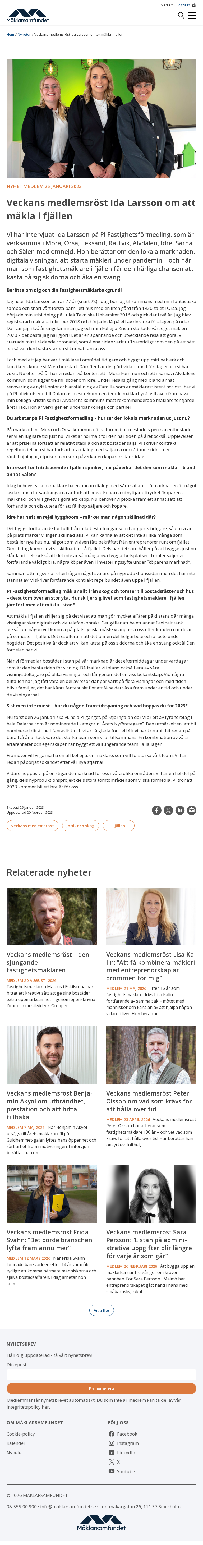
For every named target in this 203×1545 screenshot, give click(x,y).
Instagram (128, 1443)
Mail (191, 810)
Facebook (127, 1434)
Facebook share (157, 810)
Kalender (16, 1443)
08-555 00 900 (22, 1506)
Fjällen (119, 825)
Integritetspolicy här (28, 1407)
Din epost (16, 1365)
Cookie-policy (21, 1434)
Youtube (126, 1471)
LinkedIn (180, 810)
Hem (10, 34)
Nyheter (24, 34)
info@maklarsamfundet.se (68, 1506)
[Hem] (28, 15)
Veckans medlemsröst (32, 825)
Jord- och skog (81, 825)
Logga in (183, 5)
